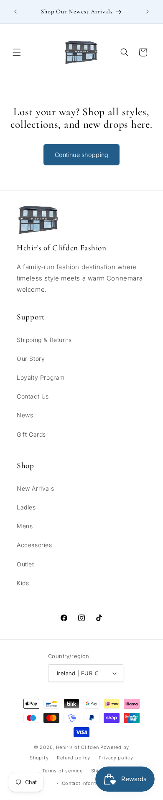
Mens (25, 526)
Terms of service (62, 771)
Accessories (34, 544)
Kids (23, 582)
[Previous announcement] (15, 12)
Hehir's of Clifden (77, 747)
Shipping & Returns (44, 339)
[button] (17, 52)
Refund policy (73, 758)
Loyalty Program (41, 377)
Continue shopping (82, 154)
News (25, 415)
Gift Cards (31, 434)
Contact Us (33, 396)
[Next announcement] (147, 12)
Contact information (86, 783)
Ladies (26, 507)
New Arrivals (35, 488)
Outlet (25, 564)
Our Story (31, 358)
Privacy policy (116, 758)
